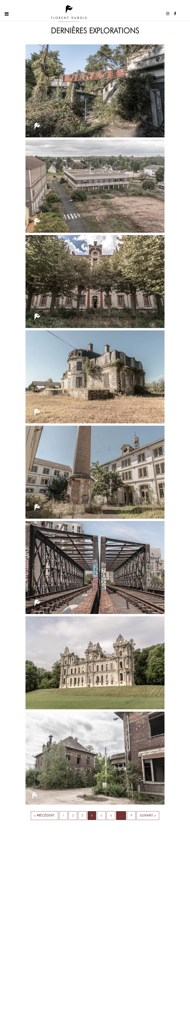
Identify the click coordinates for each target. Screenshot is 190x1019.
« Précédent (44, 815)
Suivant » (148, 815)
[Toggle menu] (6, 13)
